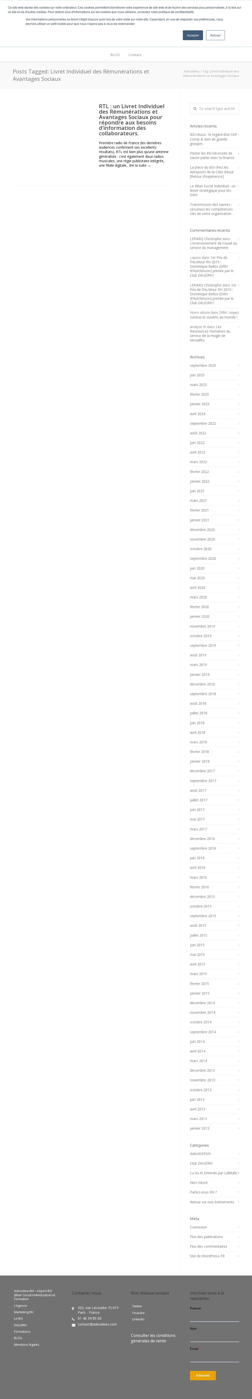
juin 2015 (197, 945)
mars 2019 (198, 665)
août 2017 (198, 790)
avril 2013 (197, 1109)
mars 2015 (198, 974)
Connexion (198, 1227)
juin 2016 (197, 858)
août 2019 (198, 655)
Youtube (138, 1313)
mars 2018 (198, 742)
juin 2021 (197, 491)
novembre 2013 (202, 1080)
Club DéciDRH (201, 1163)
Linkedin (138, 1319)
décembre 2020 (202, 529)
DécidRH (20, 1325)
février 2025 (199, 394)
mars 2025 (198, 385)
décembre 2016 (202, 839)
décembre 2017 (202, 771)
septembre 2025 (203, 365)
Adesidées (192, 71)
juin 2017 (197, 809)
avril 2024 (197, 414)
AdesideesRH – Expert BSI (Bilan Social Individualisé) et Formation (34, 1295)
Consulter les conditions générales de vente (153, 1338)
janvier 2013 (199, 1128)
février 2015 (199, 983)
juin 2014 (197, 1041)
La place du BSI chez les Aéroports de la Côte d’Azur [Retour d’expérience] (212, 171)
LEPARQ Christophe (205, 238)
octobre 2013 (200, 1090)
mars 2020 (198, 597)
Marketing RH (23, 1312)
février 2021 (199, 510)
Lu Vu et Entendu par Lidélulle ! (214, 1173)
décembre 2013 (202, 1070)
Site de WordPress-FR (207, 1256)
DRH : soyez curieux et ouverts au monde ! (214, 314)
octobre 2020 (200, 549)
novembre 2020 (202, 539)
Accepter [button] (193, 35)
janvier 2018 (199, 761)
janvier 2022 (199, 481)
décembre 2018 (202, 684)
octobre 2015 (200, 906)
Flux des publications (206, 1237)
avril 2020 (197, 587)
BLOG (115, 55)
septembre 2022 (203, 423)
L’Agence (20, 1306)
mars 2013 (198, 1119)
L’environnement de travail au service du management (213, 245)
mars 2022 (198, 462)
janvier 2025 (199, 404)
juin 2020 (197, 568)
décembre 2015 (202, 896)
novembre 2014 (202, 1012)
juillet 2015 (198, 935)
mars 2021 (198, 500)
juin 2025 (197, 375)
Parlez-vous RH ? (203, 1192)
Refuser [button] (215, 35)
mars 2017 (198, 829)
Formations (22, 1332)
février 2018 (199, 752)
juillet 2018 (198, 713)
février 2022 (199, 472)
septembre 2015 (203, 916)
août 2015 (198, 925)
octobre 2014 (200, 1022)
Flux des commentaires (208, 1246)
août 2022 (198, 433)
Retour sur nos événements (212, 1202)
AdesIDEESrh (200, 1154)
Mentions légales (26, 1345)
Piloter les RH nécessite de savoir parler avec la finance (212, 155)
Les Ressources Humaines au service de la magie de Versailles (210, 333)
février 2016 (199, 887)
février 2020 (199, 607)
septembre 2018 (203, 694)
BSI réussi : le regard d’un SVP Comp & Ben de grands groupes (213, 139)
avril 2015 (197, 964)
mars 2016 (198, 877)
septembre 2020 (203, 558)
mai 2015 (197, 954)
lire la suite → (140, 165)
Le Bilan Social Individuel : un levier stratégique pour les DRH (213, 190)
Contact (135, 55)
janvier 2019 (199, 674)
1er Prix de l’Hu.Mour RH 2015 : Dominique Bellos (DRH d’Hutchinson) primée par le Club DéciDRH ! (212, 266)
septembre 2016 (203, 848)
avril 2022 (197, 452)
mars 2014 (198, 1061)
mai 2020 (197, 578)
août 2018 (198, 703)
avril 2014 (197, 1051)
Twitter (137, 1306)
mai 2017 (197, 819)
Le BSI (18, 1319)
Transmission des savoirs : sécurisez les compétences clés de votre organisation (211, 209)
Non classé (199, 1182)
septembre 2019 (203, 645)
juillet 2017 (198, 800)
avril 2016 (197, 867)
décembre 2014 (202, 1003)
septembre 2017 (203, 781)
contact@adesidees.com (97, 1324)
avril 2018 (197, 732)
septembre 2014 (203, 1032)
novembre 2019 (202, 626)
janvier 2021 (199, 520)
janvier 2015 (199, 993)
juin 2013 (197, 1099)
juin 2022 (197, 442)
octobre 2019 (200, 636)
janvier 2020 (199, 616)
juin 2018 (197, 723)
